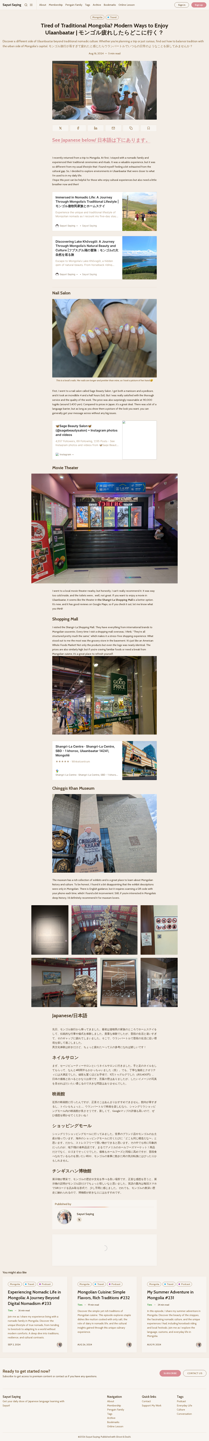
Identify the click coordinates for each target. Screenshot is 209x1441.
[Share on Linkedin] (96, 128)
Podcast (46, 1284)
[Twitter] (79, 1219)
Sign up (199, 4)
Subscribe (170, 1373)
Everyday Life (184, 1405)
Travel (113, 17)
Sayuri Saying (85, 1214)
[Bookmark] (148, 128)
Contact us (194, 1373)
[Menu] (31, 5)
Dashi (128, 1436)
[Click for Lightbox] (104, 338)
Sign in (181, 4)
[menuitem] (42, 5)
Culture (181, 1409)
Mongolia (97, 17)
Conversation (184, 1413)
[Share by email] (113, 128)
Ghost (119, 1436)
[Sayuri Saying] (59, 1344)
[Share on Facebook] (78, 128)
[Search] (26, 5)
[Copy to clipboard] (131, 128)
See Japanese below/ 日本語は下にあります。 (101, 140)
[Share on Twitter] (60, 128)
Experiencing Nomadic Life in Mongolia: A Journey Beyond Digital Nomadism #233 (34, 1297)
